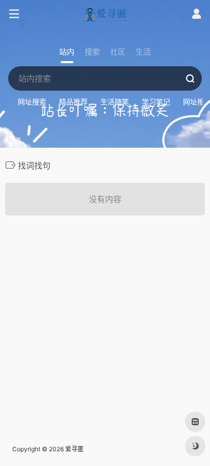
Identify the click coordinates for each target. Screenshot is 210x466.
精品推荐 (73, 101)
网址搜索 (32, 101)
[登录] (196, 15)
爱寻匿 (74, 449)
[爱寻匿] (105, 14)
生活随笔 (114, 101)
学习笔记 (156, 101)
